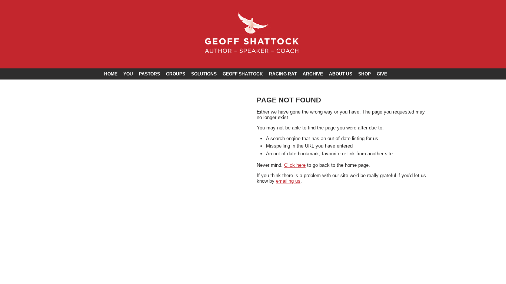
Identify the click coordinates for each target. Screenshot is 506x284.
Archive (313, 74)
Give (382, 74)
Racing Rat (283, 74)
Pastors (149, 74)
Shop (364, 74)
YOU (128, 74)
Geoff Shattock (243, 74)
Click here (295, 165)
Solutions (204, 74)
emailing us (288, 181)
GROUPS (175, 74)
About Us (340, 74)
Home (110, 74)
